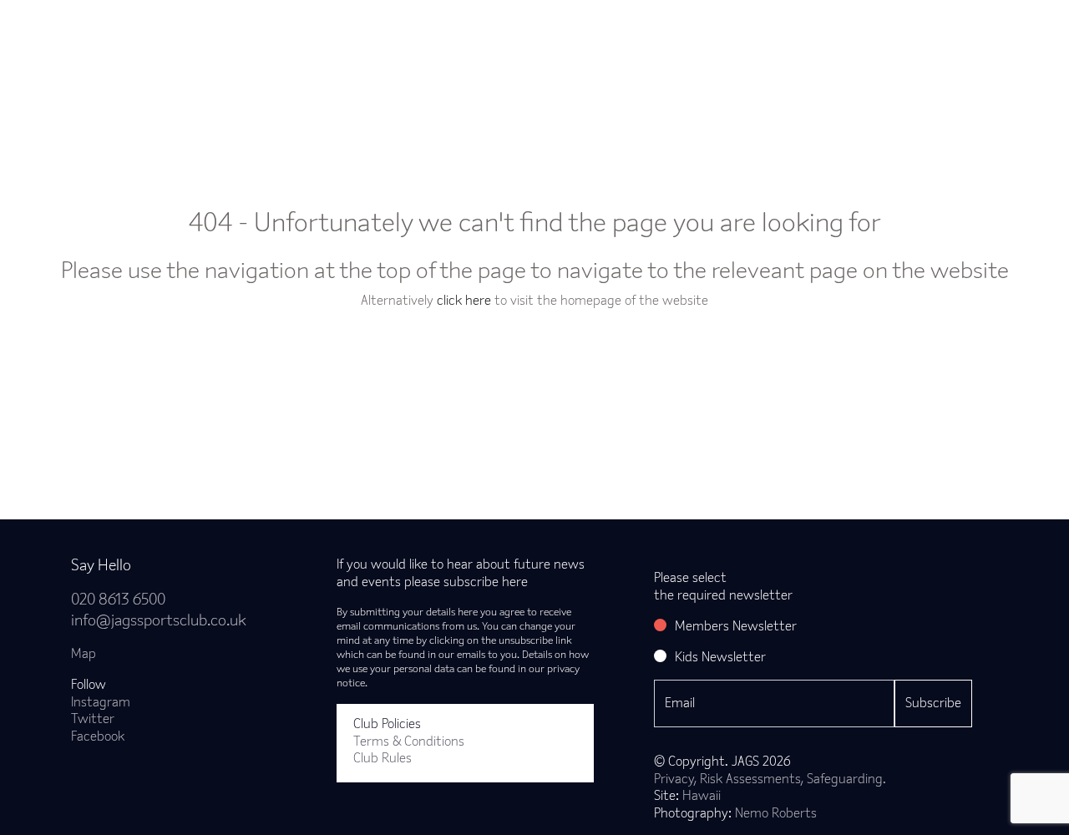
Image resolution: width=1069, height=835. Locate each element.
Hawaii (701, 796)
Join (242, 28)
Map (83, 654)
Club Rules (382, 759)
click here (464, 301)
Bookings (400, 28)
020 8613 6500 (118, 601)
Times (792, 28)
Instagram (100, 703)
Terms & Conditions (408, 742)
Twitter (92, 719)
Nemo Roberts (776, 814)
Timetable (494, 28)
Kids (659, 28)
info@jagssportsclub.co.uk (158, 622)
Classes (314, 28)
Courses (585, 28)
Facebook (97, 737)
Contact (955, 28)
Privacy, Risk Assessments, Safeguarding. (770, 780)
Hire (723, 28)
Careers (871, 28)
